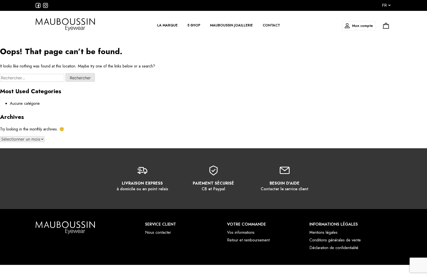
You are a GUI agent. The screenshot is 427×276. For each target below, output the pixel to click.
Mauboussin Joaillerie (231, 25)
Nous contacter (158, 232)
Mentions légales (323, 232)
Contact (271, 25)
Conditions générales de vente (335, 240)
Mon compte (362, 25)
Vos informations (241, 232)
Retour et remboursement (248, 240)
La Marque (167, 25)
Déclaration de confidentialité (333, 248)
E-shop (194, 25)
